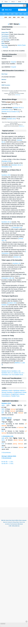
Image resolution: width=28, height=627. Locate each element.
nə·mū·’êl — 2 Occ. (8, 463)
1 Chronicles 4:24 (16, 227)
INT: (3, 413)
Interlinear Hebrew (19, 390)
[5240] (2, 283)
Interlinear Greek (7, 390)
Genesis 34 (17, 257)
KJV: (3, 411)
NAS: (3, 409)
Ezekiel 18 (5, 305)
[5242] (26, 283)
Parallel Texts (15, 396)
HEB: (3, 405)
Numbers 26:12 (17, 107)
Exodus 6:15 (15, 111)
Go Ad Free (3, 623)
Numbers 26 (16, 263)
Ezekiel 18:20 (18, 374)
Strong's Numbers (7, 392)
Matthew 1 (18, 362)
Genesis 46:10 (6, 111)
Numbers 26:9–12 (7, 373)
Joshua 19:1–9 (18, 373)
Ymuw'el (13, 62)
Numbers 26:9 (11, 118)
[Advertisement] (14, 498)
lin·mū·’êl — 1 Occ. (7, 461)
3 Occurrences (6, 452)
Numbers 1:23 (15, 371)
